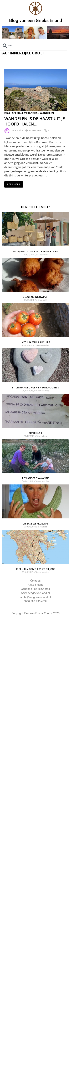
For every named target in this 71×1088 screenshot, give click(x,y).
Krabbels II (36, 433)
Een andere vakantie (35, 478)
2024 (7, 113)
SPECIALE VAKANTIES (25, 113)
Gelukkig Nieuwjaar (35, 296)
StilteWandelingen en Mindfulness (35, 387)
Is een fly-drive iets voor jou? (35, 569)
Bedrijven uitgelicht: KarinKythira (35, 251)
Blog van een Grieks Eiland (35, 20)
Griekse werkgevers (36, 523)
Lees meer (14, 183)
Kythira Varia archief (36, 342)
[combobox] (33, 45)
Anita (20, 130)
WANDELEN (47, 113)
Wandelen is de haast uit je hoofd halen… (34, 121)
